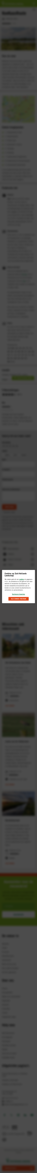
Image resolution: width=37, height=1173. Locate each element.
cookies (21, 579)
